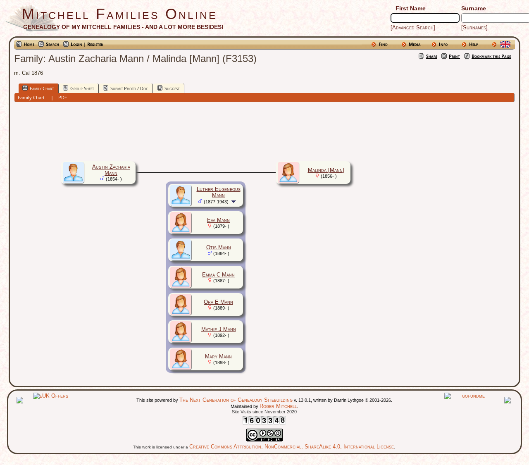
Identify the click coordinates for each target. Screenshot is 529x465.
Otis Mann (218, 247)
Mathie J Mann (218, 329)
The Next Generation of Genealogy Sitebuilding (236, 400)
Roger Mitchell (278, 406)
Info (443, 44)
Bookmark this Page (491, 56)
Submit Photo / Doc (129, 88)
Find (383, 44)
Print (454, 56)
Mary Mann (218, 356)
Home (29, 44)
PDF (62, 97)
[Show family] (234, 201)
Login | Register (87, 44)
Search (52, 44)
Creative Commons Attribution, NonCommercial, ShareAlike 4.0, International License (291, 447)
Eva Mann (218, 220)
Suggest (171, 88)
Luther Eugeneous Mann (219, 192)
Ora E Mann (218, 302)
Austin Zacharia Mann (111, 170)
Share (431, 56)
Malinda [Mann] (326, 170)
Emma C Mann (218, 275)
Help (473, 44)
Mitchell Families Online (119, 13)
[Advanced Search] (413, 27)
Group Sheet (82, 88)
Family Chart (42, 88)
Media (415, 44)
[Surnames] (474, 27)
